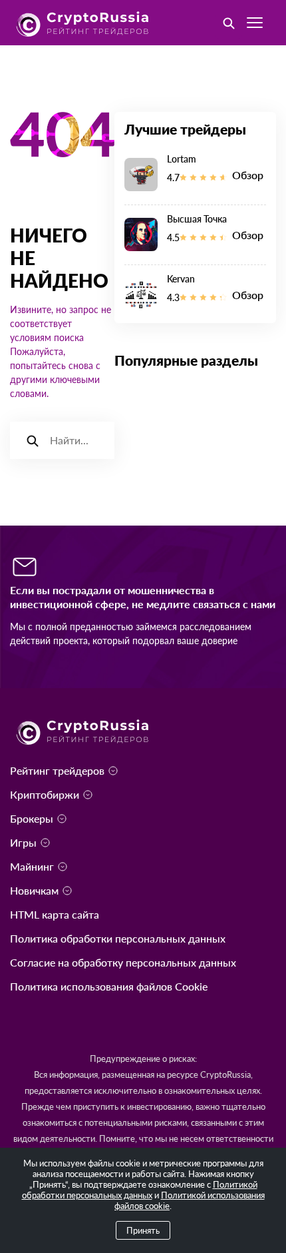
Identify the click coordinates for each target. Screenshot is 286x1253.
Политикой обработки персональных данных (139, 1189)
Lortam (181, 159)
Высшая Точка (197, 218)
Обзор (247, 175)
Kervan (181, 278)
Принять (143, 1230)
